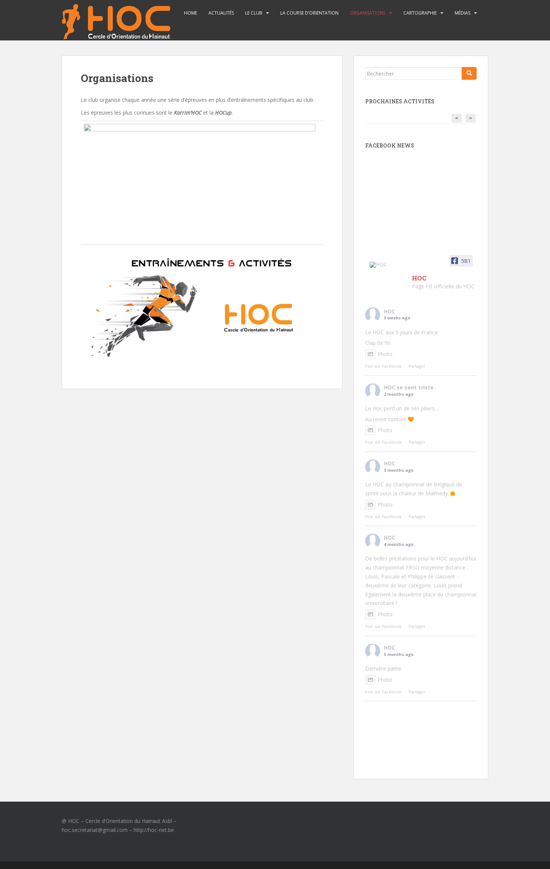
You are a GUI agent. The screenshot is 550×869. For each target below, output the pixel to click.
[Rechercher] (469, 73)
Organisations (367, 13)
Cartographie (420, 13)
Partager (417, 366)
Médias (462, 13)
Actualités (221, 13)
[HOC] (387, 264)
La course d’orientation (309, 13)
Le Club (253, 13)
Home (190, 13)
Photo (385, 354)
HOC (389, 311)
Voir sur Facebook (383, 366)
